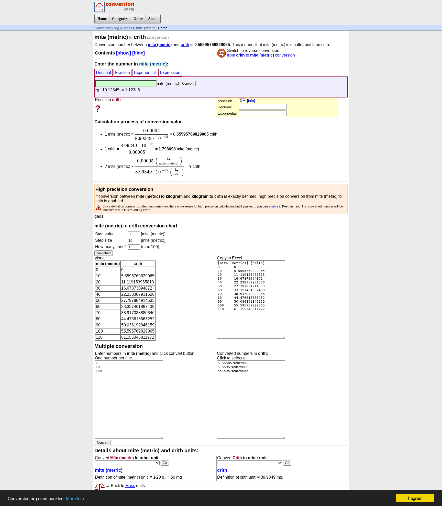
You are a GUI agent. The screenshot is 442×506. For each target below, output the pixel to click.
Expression (170, 72)
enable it (275, 206)
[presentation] (152, 134)
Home (102, 19)
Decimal (103, 72)
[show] (123, 53)
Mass (127, 28)
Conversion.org (106, 28)
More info (75, 498)
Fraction (122, 72)
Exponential (145, 72)
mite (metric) (146, 28)
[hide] (138, 53)
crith (185, 44)
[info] (251, 100)
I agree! (415, 498)
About (153, 19)
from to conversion (261, 55)
